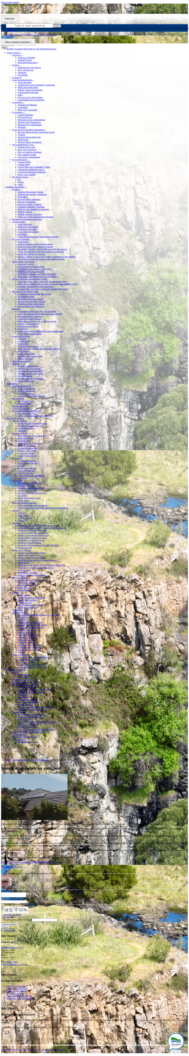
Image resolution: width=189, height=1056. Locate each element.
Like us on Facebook (16, 986)
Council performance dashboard (32, 172)
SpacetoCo (22, 478)
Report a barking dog (27, 637)
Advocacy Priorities (26, 57)
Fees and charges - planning (30, 316)
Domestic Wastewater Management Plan (35, 286)
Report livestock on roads (29, 635)
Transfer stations (19, 734)
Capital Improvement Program (31, 266)
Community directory (27, 461)
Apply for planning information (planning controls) (40, 314)
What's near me (24, 590)
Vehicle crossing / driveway (30, 214)
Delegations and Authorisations (31, 120)
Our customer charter (27, 154)
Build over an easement (28, 227)
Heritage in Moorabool (28, 366)
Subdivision (23, 329)
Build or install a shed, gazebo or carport (35, 247)
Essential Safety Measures (29, 199)
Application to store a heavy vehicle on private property (42, 528)
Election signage (25, 548)
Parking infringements (27, 600)
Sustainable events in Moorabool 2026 (29, 732)
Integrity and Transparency (29, 122)
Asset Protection (25, 224)
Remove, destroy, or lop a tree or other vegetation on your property (47, 256)
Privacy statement (33, 1050)
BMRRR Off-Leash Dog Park (31, 271)
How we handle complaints (30, 152)
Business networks (26, 438)
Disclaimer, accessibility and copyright (13, 1050)
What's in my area (25, 473)
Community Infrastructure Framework (34, 294)
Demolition (23, 197)
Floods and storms (20, 406)
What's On (22, 520)
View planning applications (30, 334)
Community (17, 458)
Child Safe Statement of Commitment (53, 1050)
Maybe (15, 882)
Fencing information (26, 202)
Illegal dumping (19, 739)
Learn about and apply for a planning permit (37, 321)
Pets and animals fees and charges (32, 625)
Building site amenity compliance (32, 194)
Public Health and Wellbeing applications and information (43, 508)
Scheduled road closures (28, 346)
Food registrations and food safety (32, 505)
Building (16, 189)
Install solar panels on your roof (31, 254)
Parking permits (24, 602)
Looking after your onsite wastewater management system (43, 289)
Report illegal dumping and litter (26, 682)
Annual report (24, 164)
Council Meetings (25, 115)
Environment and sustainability (25, 684)
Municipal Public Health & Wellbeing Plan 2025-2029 (41, 565)
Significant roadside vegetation (31, 709)
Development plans (26, 296)
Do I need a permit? (20, 239)
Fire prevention (24, 403)
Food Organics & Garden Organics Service (36, 729)
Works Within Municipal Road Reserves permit (38, 237)
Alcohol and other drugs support (32, 553)
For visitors (17, 480)
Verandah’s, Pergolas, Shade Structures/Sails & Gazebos (42, 249)
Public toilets (23, 500)
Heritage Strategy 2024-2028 (30, 373)
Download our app (15, 993)
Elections (22, 127)
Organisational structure (28, 92)
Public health (23, 570)
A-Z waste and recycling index (31, 714)
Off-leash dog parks (26, 630)
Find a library (23, 515)
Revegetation (23, 697)
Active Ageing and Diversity (30, 580)
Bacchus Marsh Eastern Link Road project (36, 132)
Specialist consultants (21, 361)
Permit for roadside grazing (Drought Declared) (38, 545)
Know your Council (26, 174)
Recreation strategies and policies (32, 667)
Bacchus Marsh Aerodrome (30, 142)
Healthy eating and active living (31, 558)
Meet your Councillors (27, 110)
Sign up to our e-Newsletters (30, 97)
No (13, 884)
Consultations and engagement (31, 100)
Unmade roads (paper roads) (30, 356)
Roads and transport (21, 336)
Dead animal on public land (30, 622)
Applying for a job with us (29, 67)
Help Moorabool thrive (28, 62)
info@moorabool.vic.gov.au (15, 964)
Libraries (16, 510)
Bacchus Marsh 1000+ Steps (30, 483)
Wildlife (21, 652)
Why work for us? (26, 70)
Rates (20, 95)
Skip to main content (10, 2)
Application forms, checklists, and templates (37, 311)
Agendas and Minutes (27, 105)
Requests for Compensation (30, 125)
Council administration (22, 80)
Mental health (24, 563)
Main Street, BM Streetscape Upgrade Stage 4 (38, 276)
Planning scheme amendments (31, 304)
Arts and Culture (19, 421)
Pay (19, 179)
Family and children (26, 582)
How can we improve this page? (15, 891)
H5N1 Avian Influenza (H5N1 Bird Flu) (35, 416)
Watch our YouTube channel (19, 996)
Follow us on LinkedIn (17, 991)
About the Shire (25, 82)
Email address (12, 899)
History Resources (26, 381)
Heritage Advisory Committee (31, 378)
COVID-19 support (20, 408)
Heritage (16, 363)
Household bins (19, 712)
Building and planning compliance (27, 219)
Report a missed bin (26, 727)
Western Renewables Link (29, 137)
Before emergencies (26, 388)
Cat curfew (22, 617)
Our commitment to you (22, 144)
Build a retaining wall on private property (36, 244)
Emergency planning (21, 386)
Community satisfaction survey (31, 169)
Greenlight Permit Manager (30, 319)
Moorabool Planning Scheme (30, 299)
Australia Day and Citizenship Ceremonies (36, 85)
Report (21, 182)
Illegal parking (24, 595)
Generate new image (12, 914)
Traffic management (26, 354)
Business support (19, 433)
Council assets (18, 222)
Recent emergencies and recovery (27, 411)
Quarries (21, 135)
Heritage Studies (25, 376)
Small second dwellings (28, 326)
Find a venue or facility (28, 463)
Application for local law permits (32, 530)
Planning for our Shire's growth (31, 301)
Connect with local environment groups (35, 689)
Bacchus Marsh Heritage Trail (31, 488)
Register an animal (26, 642)
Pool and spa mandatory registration (33, 209)
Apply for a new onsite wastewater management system (42, 281)
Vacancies (22, 72)
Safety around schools (27, 607)
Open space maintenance (28, 702)
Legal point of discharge (28, 232)
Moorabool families (20, 577)
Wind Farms (23, 140)
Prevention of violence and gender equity (36, 567)
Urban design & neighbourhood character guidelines (40, 331)
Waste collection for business (24, 737)
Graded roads (23, 341)
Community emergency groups (31, 396)
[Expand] (21, 53)
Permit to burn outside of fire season (33, 535)
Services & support (15, 418)
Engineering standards (27, 229)
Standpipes (22, 234)
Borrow (21, 513)
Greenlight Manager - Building (31, 207)
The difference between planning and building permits (41, 259)
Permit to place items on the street (32, 538)
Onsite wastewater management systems (29, 279)
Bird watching (24, 674)
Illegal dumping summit (28, 742)
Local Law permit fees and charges (33, 533)
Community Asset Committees (31, 475)
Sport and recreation (21, 655)
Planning (16, 309)
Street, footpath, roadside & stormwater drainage (39, 349)
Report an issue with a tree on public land (36, 707)
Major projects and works (23, 261)
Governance (17, 112)
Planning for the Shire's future (25, 291)
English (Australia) (31, 35)
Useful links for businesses (29, 443)
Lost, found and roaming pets (30, 627)
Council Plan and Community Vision (34, 167)
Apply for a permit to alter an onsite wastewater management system (47, 284)
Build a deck (23, 242)
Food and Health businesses (24, 503)
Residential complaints (27, 572)
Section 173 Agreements (28, 324)
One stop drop (24, 719)
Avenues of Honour (26, 485)
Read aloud (8, 917)
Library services (25, 518)
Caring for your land (27, 687)
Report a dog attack (26, 632)
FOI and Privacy (25, 117)
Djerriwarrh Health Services (30, 555)
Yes (13, 879)
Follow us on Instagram (17, 988)
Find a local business (27, 446)
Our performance (19, 159)
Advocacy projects (26, 264)
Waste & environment (16, 670)
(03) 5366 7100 (10, 962)
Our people (23, 75)
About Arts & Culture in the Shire (32, 423)
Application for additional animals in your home (38, 525)
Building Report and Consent (30, 192)
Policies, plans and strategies (30, 90)
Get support (23, 694)
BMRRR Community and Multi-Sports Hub (37, 274)
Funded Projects (25, 60)
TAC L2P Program (26, 470)
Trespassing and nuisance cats (31, 647)
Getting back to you (26, 147)
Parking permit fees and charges (32, 597)
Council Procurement (27, 456)
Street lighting (24, 351)
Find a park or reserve (27, 662)
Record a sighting (25, 704)
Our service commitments (29, 157)
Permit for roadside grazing (29, 543)
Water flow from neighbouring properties (35, 217)
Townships (22, 495)
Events (21, 490)
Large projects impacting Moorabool (28, 130)
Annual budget (24, 162)
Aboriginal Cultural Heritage (30, 371)
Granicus (46, 1052)
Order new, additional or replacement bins (36, 722)
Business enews (25, 441)
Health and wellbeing (27, 468)
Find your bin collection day (30, 717)
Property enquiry (25, 212)
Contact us (16, 77)
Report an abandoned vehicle (30, 605)
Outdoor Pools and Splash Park (31, 665)
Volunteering (17, 610)
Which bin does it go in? (28, 724)
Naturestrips (23, 344)
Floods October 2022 (27, 413)
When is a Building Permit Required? (37, 862)
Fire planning (18, 398)
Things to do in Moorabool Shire (32, 493)
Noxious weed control (27, 699)
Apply (20, 184)
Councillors (17, 102)
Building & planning (16, 187)
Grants (21, 465)
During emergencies (26, 391)
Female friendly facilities (28, 660)
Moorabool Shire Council (12, 947)
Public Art (22, 431)
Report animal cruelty (27, 640)
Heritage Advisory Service (29, 368)
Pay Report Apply (20, 177)
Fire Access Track (25, 401)
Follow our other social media (20, 998)
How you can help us (27, 149)
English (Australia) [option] (31, 49)
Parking (15, 592)
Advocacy (16, 55)
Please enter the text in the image (17, 920)
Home (8, 760)
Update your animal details (29, 650)
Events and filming (26, 453)
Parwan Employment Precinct (31, 306)
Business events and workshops (31, 436)
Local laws (17, 523)
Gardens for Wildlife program (30, 692)
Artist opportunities (26, 428)
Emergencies (12, 383)
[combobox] (18, 42)
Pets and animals (19, 612)
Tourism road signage (27, 451)
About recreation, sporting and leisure (34, 657)
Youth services (24, 587)
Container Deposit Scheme (24, 679)
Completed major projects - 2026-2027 (34, 269)
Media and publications (28, 87)
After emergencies (26, 393)
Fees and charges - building (30, 204)
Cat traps (21, 620)
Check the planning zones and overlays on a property (41, 251)
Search (3, 26)
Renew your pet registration (30, 645)
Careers (15, 65)
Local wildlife (24, 677)
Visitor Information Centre (29, 498)
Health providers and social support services (37, 560)
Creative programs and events (31, 426)
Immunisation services (27, 585)
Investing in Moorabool (28, 448)
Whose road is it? (25, 358)
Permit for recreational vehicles (31, 540)
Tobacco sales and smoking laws (32, 575)
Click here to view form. (11, 867)
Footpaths (22, 339)
